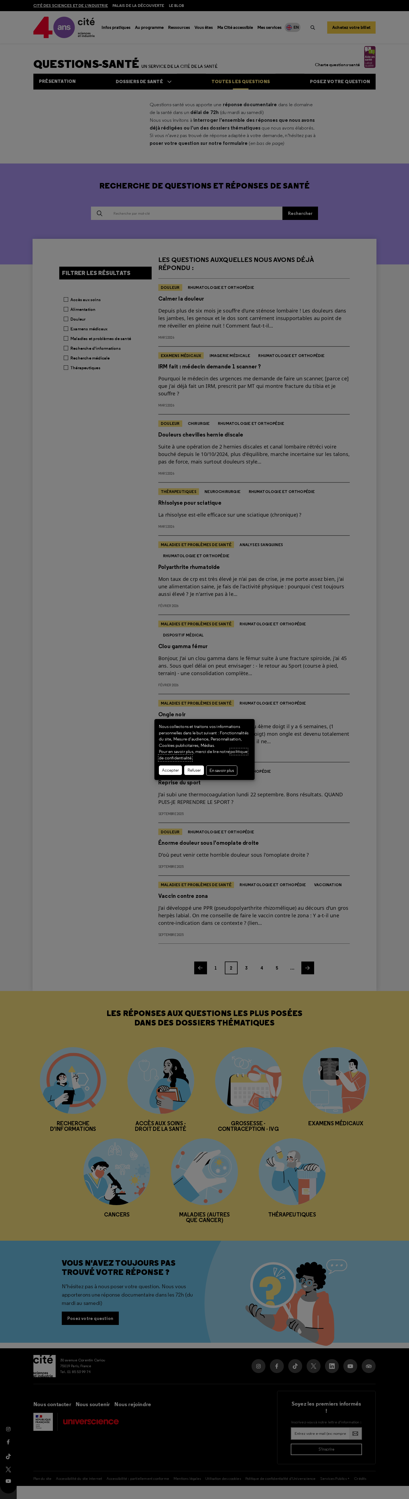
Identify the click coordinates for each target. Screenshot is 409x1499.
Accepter (170, 770)
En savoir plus (222, 770)
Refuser (194, 770)
